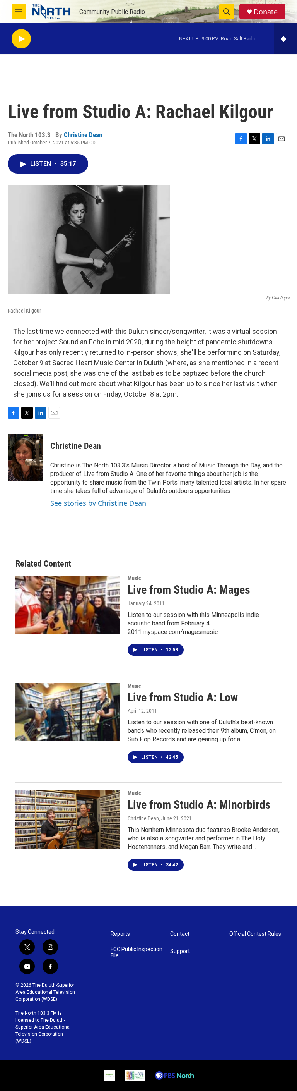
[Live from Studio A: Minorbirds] (67, 819)
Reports (120, 934)
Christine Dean (83, 135)
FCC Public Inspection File (136, 953)
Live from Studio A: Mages (189, 589)
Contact (179, 934)
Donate (266, 12)
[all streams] (285, 38)
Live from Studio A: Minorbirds (199, 804)
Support (180, 951)
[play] (21, 38)
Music (134, 578)
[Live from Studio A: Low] (67, 712)
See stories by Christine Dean (98, 503)
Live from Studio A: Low (183, 697)
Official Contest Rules (255, 934)
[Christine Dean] (25, 457)
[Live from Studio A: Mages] (67, 605)
